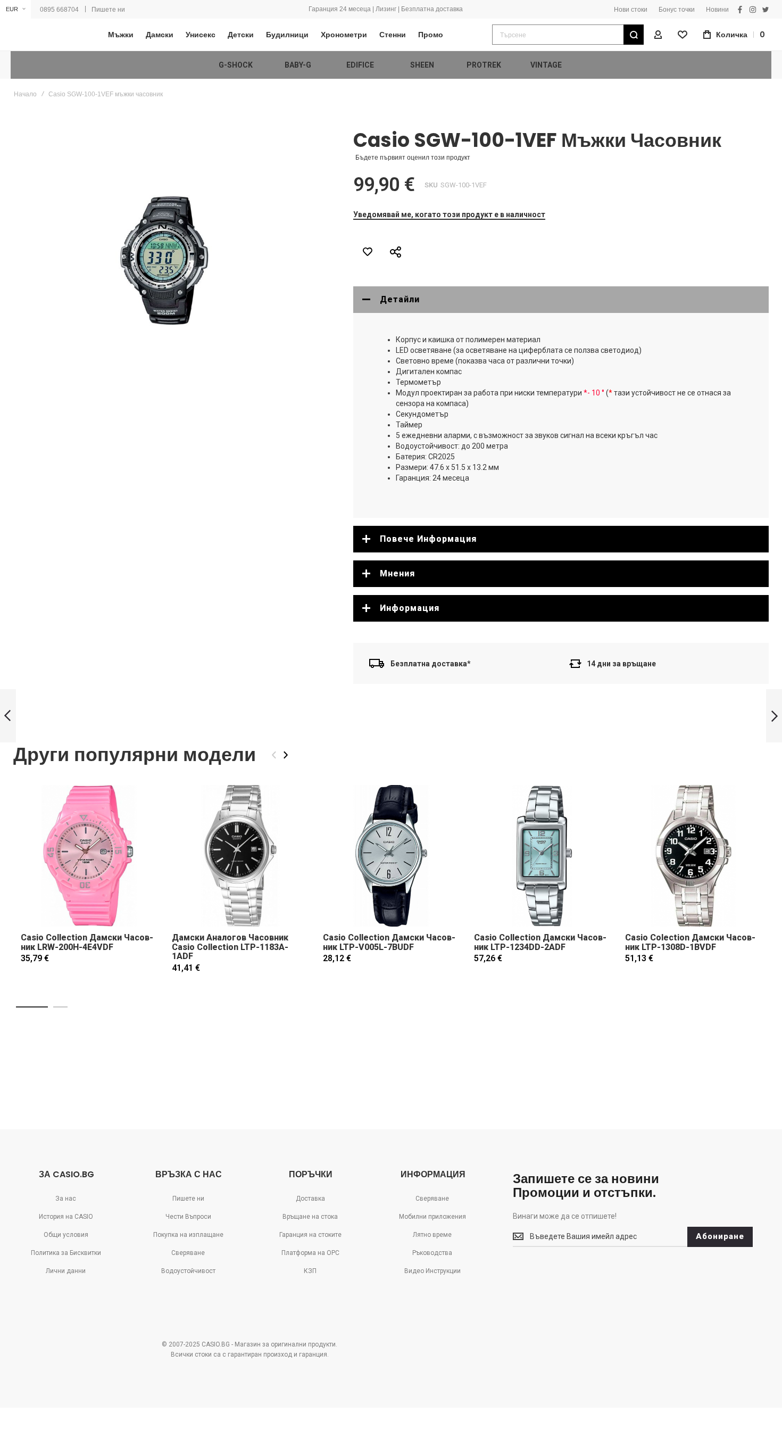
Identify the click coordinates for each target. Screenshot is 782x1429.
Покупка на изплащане (188, 1234)
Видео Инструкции (432, 1271)
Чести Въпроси (188, 1216)
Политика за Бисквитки (66, 1253)
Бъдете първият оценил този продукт (412, 157)
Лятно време (432, 1234)
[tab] (561, 299)
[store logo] (45, 35)
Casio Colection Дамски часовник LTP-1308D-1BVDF (690, 942)
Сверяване (188, 1253)
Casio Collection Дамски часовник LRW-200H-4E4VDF (87, 942)
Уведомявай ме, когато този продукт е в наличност (449, 214)
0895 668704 (59, 9)
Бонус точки (677, 9)
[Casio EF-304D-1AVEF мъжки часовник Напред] (774, 716)
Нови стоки (630, 9)
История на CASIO (66, 1216)
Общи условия (66, 1234)
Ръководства (432, 1253)
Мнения (397, 573)
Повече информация (428, 539)
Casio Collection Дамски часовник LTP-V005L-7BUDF (389, 942)
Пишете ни (108, 9)
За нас (65, 1198)
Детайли (400, 299)
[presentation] (286, 755)
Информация (409, 608)
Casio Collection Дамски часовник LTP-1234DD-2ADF (540, 942)
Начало (25, 94)
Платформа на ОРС (310, 1253)
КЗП (310, 1271)
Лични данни (66, 1271)
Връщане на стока (310, 1216)
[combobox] (568, 34)
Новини (717, 9)
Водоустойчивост (188, 1271)
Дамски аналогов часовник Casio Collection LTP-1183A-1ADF (230, 946)
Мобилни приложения (432, 1216)
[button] (15, 9)
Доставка (310, 1198)
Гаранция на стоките (310, 1234)
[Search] (633, 34)
